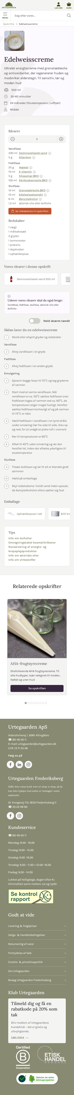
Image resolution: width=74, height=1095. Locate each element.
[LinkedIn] (19, 764)
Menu (5, 18)
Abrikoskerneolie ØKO (33, 180)
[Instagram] (28, 764)
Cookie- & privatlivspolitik (25, 962)
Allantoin (25, 157)
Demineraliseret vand (33, 153)
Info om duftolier (20, 538)
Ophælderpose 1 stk (29, 514)
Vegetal (23, 167)
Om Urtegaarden (18, 971)
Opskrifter (8, 24)
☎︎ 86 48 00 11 (17, 739)
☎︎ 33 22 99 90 (17, 807)
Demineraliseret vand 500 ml (36, 279)
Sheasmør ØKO (29, 176)
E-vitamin (25, 171)
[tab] (26, 703)
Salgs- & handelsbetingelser (26, 935)
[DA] (9, 5)
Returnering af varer (21, 944)
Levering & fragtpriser (22, 926)
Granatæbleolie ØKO (32, 190)
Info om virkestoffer (22, 560)
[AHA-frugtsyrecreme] (37, 628)
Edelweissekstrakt (31, 194)
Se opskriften (37, 688)
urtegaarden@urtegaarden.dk (37, 744)
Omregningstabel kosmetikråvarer (32, 542)
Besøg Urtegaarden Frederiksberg (29, 980)
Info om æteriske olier (23, 555)
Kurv (69, 8)
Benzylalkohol (28, 199)
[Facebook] (10, 764)
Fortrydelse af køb (19, 953)
